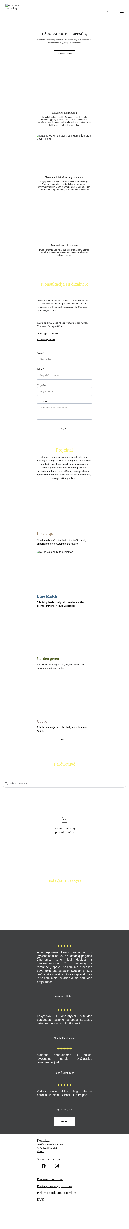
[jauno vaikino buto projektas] (64, 571)
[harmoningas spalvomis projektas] (64, 696)
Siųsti (64, 428)
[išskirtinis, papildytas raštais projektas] (64, 633)
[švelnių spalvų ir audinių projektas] (64, 508)
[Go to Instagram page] (57, 1166)
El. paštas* (42, 385)
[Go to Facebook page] (44, 1166)
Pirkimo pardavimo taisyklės (56, 1192)
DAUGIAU (64, 739)
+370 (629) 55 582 (64, 53)
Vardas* (40, 353)
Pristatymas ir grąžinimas (54, 1186)
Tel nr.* (40, 369)
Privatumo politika (50, 1179)
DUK (40, 1199)
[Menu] (122, 12)
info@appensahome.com (48, 333)
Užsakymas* (43, 401)
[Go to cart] (106, 12)
